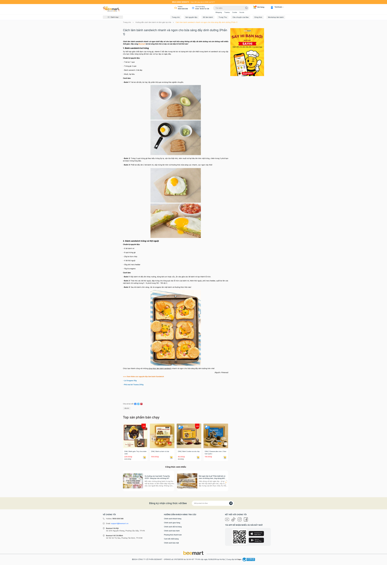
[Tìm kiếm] (246, 8)
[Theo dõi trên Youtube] (227, 519)
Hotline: (114, 519)
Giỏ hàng (259, 7)
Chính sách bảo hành (172, 531)
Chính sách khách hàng (172, 519)
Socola (241, 12)
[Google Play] (256, 540)
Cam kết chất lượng (171, 539)
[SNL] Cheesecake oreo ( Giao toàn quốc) (215, 452)
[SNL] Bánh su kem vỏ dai (160, 451)
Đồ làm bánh (208, 17)
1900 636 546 (183, 9)
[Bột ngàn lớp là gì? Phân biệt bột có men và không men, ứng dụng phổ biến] (187, 481)
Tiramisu (227, 12)
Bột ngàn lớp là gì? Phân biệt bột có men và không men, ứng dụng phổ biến (212, 477)
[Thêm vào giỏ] (144, 457)
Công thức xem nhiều (175, 467)
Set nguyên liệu (191, 17)
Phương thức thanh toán (173, 535)
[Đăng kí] (231, 503)
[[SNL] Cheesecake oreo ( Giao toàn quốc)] (215, 436)
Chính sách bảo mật (171, 543)
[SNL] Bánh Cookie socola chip (189, 451)
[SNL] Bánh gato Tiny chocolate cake (135, 452)
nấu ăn (126, 408)
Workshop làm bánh (276, 17)
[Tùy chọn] (198, 457)
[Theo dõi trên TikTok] (233, 519)
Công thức (258, 17)
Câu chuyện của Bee (241, 17)
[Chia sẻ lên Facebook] (135, 404)
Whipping (218, 12)
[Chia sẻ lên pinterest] (141, 404)
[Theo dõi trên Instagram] (240, 519)
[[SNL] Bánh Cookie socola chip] (189, 436)
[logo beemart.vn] (193, 553)
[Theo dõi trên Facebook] (246, 519)
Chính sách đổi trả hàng (173, 527)
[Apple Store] (256, 533)
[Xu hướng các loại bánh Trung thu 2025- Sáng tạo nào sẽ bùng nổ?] (133, 481)
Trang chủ (176, 17)
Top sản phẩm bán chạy (141, 417)
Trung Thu (223, 17)
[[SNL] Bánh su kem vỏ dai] (162, 436)
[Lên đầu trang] (383, 563)
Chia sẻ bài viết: (128, 404)
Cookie (234, 12)
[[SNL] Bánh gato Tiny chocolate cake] (135, 436)
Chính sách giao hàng (172, 523)
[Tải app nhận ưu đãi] (247, 52)
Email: (117, 523)
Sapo (239, 559)
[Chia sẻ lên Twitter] (138, 404)
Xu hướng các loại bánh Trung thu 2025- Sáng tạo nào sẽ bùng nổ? (157, 477)
